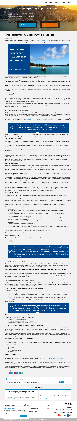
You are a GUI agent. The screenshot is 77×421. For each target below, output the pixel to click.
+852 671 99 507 (31, 419)
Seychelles (44, 40)
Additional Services (10, 405)
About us (49, 404)
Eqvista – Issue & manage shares (31, 408)
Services (8, 404)
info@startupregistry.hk (12, 419)
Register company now (27, 24)
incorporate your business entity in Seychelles (23, 108)
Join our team (50, 406)
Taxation (57, 2)
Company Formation (48, 2)
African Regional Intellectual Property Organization (36, 119)
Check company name (50, 24)
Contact (49, 408)
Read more (15, 398)
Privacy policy (69, 407)
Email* (46, 379)
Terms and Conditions (67, 405)
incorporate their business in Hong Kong (30, 360)
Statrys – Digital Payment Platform (31, 411)
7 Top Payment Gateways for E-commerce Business (55, 391)
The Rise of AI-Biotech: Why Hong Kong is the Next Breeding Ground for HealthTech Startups (21, 392)
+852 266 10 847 (23, 419)
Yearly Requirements (65, 2)
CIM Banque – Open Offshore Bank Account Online (34, 409)
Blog (48, 405)
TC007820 (69, 412)
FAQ (25, 404)
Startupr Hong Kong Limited (58, 358)
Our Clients (26, 405)
